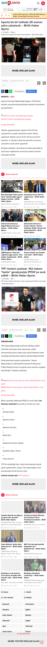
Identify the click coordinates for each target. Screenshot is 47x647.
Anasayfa (6, 32)
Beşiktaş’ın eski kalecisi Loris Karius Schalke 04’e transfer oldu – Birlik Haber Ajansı (12, 576)
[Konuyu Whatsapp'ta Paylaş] (10, 91)
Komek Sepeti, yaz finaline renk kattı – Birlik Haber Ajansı (34, 255)
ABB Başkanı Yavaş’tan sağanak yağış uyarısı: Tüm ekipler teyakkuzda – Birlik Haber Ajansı (12, 256)
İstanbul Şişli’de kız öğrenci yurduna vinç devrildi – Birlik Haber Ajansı (12, 517)
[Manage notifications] (42, 642)
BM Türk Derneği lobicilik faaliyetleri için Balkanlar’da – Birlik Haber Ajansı (34, 547)
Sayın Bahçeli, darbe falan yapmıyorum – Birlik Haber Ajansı (11, 546)
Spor (12, 279)
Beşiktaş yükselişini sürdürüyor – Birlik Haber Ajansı (34, 575)
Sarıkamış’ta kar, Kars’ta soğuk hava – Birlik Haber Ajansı (34, 197)
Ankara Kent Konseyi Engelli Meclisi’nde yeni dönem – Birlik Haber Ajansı (10, 227)
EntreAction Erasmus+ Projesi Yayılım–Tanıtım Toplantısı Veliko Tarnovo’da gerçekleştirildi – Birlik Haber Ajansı (35, 228)
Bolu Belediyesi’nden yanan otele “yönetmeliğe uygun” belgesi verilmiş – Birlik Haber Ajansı (12, 198)
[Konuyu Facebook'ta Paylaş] (2, 91)
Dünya (13, 32)
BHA (12, 97)
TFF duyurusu (24, 475)
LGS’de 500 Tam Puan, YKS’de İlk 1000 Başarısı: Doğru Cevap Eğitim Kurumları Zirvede (29, 15)
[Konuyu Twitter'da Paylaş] (6, 91)
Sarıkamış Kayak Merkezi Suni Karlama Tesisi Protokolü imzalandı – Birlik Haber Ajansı (35, 518)
